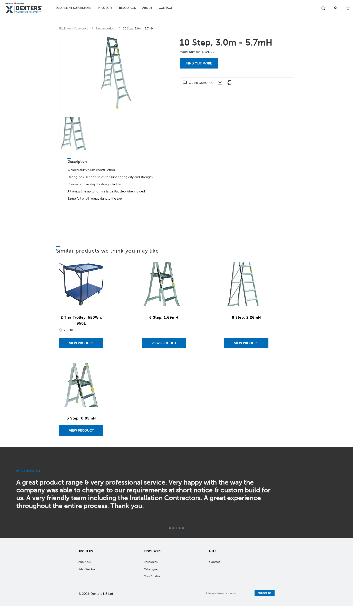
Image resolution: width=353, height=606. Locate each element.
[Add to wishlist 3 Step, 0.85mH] (96, 370)
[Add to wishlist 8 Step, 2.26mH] (261, 269)
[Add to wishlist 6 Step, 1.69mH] (178, 269)
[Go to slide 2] (173, 528)
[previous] (7, 492)
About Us (85, 551)
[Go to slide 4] (180, 528)
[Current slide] (176, 528)
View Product (81, 343)
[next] (345, 492)
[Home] (23, 8)
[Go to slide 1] (170, 528)
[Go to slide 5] (183, 528)
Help (212, 551)
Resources (152, 551)
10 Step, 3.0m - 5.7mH (138, 28)
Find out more (199, 63)
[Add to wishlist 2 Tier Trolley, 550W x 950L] (96, 269)
